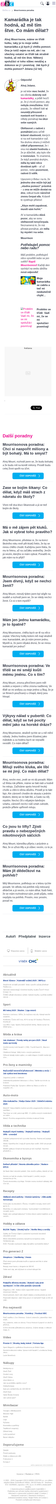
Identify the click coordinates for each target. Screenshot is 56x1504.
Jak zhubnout (9, 1040)
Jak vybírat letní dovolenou (15, 1073)
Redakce (29, 1474)
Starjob (5, 1450)
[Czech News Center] (33, 961)
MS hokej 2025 (9, 1010)
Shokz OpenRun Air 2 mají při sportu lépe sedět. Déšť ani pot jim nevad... (27, 1145)
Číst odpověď (28, 476)
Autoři (11, 936)
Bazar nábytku (8, 1437)
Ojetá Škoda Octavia (11, 1395)
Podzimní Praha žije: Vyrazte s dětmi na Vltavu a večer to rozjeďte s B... (24, 1087)
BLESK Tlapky (9, 1230)
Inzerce (44, 936)
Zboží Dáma (7, 1377)
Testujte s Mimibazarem (12, 1411)
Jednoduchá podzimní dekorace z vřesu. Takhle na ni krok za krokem (26, 1082)
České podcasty (9, 1453)
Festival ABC (41, 1313)
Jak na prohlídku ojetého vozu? (15, 1383)
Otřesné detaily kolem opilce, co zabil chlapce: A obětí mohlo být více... (27, 1056)
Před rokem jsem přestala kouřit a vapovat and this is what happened (25, 1262)
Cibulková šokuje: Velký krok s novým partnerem (21, 1052)
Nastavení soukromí (19, 1495)
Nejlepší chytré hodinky (13, 1132)
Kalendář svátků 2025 (27, 981)
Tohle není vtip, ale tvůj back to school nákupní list (22, 1269)
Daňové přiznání (10, 1164)
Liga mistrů (31, 1010)
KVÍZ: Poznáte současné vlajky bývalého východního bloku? (26, 1244)
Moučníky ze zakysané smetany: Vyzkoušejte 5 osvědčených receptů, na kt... (26, 1210)
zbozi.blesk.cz (8, 1380)
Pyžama (6, 1422)
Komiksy (29, 1313)
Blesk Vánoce (9, 981)
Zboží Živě (7, 1371)
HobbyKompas (8, 1386)
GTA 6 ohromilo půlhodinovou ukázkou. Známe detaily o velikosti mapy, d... (27, 1329)
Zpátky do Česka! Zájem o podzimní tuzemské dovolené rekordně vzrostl (24, 1235)
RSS (37, 1474)
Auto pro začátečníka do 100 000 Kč (17, 1389)
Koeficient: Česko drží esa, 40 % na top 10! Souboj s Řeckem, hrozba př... (26, 1021)
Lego (5, 1419)
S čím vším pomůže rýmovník (27, 1286)
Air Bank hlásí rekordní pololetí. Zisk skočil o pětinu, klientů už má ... (27, 1172)
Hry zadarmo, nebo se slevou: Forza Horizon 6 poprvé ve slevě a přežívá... (28, 1324)
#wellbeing (19, 1257)
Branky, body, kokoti (22, 1343)
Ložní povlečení (9, 1434)
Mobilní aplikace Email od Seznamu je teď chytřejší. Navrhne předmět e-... (26, 1150)
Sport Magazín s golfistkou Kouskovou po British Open (23, 1347)
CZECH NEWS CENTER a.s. (34, 1480)
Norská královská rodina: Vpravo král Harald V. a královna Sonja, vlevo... (27, 1351)
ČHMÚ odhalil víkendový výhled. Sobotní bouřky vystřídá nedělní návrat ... (27, 996)
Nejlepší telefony (33, 1132)
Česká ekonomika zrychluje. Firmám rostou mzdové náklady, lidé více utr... (27, 1182)
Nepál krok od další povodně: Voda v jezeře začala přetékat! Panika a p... (26, 986)
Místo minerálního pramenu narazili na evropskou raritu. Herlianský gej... (24, 1240)
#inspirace (8, 1257)
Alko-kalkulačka (10, 1101)
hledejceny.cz (8, 1368)
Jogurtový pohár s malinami (13, 1078)
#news (28, 1257)
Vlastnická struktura (36, 1495)
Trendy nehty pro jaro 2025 (29, 1040)
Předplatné (27, 936)
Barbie (5, 1417)
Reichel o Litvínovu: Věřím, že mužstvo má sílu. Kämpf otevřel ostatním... (26, 1016)
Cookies (43, 1493)
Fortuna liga (38, 1343)
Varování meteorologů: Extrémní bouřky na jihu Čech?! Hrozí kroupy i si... (26, 991)
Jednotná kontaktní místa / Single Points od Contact (27, 1498)
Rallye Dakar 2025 (27, 1101)
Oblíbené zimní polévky (13, 1197)
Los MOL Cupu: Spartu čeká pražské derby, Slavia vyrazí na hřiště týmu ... (26, 1026)
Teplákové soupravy (11, 1428)
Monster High (8, 1414)
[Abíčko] (7, 6)
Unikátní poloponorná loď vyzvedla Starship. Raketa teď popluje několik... (27, 1140)
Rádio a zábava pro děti (12, 1456)
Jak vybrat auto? (9, 1398)
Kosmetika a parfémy (11, 1425)
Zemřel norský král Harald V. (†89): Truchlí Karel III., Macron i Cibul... (26, 1048)
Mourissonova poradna (13, 1313)
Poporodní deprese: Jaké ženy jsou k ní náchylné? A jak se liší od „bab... (28, 1299)
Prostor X (7, 1343)
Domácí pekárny (32, 1197)
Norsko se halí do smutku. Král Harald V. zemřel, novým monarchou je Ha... (24, 1177)
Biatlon (21, 1010)
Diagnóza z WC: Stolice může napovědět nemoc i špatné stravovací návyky (24, 1291)
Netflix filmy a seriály (40, 1230)
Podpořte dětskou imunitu (14, 1283)
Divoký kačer (24, 1230)
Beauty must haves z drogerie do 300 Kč (18, 1266)
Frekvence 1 (8, 1459)
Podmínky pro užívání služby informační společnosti (27, 1491)
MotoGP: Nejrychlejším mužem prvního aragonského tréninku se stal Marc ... (27, 1109)
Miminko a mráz (42, 1071)
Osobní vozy (8, 1374)
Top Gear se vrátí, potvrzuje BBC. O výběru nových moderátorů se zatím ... (27, 1114)
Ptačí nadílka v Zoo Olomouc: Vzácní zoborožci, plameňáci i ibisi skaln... (27, 1319)
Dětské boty (7, 1431)
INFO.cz (42, 981)
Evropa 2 (6, 1462)
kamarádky (27, 98)
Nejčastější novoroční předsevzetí (18, 1071)
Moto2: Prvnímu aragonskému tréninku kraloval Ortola (23, 1118)
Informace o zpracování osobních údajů (23, 1493)
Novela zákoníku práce (29, 1164)
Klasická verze (17, 951)
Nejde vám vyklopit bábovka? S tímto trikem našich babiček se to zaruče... (27, 1215)
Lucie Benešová (9, 1355)
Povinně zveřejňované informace (28, 1500)
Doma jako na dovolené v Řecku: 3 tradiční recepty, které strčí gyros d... (26, 1205)
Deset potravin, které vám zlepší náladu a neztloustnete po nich (27, 1295)
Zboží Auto (7, 1392)
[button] (53, 3)
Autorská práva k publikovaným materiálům (28, 1489)
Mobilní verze (40, 951)
